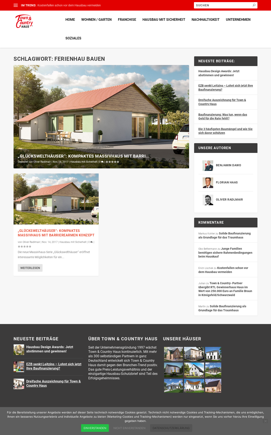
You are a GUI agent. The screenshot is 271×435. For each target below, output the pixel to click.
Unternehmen (238, 20)
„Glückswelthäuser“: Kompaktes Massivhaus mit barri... (84, 156)
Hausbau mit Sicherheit (163, 20)
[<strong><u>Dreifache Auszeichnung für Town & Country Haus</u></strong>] (19, 384)
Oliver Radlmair (42, 161)
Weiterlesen (30, 268)
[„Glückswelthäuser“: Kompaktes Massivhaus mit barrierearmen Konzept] (56, 198)
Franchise (127, 20)
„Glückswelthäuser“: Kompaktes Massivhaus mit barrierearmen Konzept (56, 233)
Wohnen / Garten (96, 20)
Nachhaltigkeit (206, 20)
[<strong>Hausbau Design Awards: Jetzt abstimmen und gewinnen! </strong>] (19, 349)
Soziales (73, 38)
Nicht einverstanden (129, 428)
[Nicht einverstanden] (265, 421)
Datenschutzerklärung (171, 428)
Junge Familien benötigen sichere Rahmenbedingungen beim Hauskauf (225, 252)
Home (70, 20)
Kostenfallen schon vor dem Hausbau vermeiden (69, 5)
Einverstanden (95, 428)
